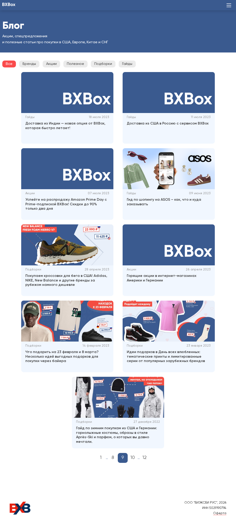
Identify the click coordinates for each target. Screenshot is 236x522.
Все (9, 64)
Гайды (127, 64)
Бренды (29, 64)
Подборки (103, 64)
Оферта (219, 513)
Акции (51, 64)
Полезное (75, 64)
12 (144, 457)
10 (132, 457)
